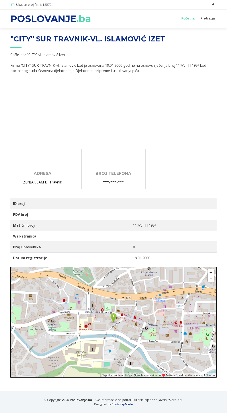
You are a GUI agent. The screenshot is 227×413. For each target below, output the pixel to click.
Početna (188, 18)
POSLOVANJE (50, 18)
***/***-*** (113, 182)
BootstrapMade (122, 404)
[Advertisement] (113, 111)
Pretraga (207, 18)
